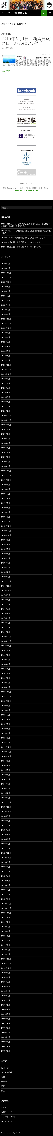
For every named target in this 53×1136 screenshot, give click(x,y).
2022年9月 (5, 333)
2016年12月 (6, 636)
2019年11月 (6, 475)
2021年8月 (5, 383)
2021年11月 (6, 369)
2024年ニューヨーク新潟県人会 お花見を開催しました (23, 237)
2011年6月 (5, 931)
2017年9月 (5, 595)
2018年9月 (5, 540)
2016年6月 (5, 664)
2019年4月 (5, 507)
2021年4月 (5, 402)
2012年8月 (5, 867)
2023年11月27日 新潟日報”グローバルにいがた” (21, 247)
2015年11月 (6, 696)
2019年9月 (5, 484)
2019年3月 (5, 512)
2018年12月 (6, 526)
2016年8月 (5, 655)
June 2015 (5, 71)
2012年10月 (6, 857)
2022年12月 (6, 319)
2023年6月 (5, 296)
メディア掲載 (6, 34)
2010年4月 (5, 991)
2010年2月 (5, 1000)
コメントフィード (8, 1117)
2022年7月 (5, 342)
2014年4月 (5, 784)
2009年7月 (5, 1014)
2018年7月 (5, 549)
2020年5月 (5, 448)
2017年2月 (5, 627)
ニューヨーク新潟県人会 (14, 13)
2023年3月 (5, 309)
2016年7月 (5, 659)
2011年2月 (5, 949)
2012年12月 (6, 853)
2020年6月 (5, 443)
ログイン (4, 1107)
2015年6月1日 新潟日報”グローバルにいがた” (26, 41)
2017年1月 (5, 632)
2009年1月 (5, 1037)
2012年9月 (5, 862)
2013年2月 (5, 844)
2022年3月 (5, 360)
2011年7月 (5, 926)
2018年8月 (5, 544)
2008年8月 (5, 1042)
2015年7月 (5, 715)
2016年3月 (5, 678)
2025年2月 (5, 263)
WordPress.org (7, 1121)
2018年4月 (5, 563)
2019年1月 (5, 521)
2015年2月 (5, 738)
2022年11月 (6, 323)
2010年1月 (5, 1005)
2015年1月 (5, 742)
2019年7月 (5, 494)
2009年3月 (5, 1028)
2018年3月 (5, 567)
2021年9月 (5, 379)
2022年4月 (5, 356)
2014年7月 (5, 770)
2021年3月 (5, 406)
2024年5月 (5, 268)
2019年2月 (5, 517)
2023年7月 (5, 291)
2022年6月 (5, 346)
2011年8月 (5, 922)
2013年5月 (5, 834)
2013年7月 (5, 825)
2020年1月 (5, 466)
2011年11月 (6, 908)
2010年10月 (6, 968)
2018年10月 (6, 535)
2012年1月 (5, 899)
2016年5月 (5, 669)
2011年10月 (6, 913)
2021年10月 (6, 374)
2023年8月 (5, 286)
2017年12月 (6, 581)
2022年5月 (5, 351)
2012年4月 (5, 885)
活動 (3, 1086)
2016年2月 (5, 682)
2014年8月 (5, 765)
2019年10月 (6, 480)
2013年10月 (6, 811)
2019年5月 (5, 503)
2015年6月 (5, 719)
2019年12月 (6, 471)
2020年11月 (6, 420)
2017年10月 (6, 590)
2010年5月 (5, 986)
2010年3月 (5, 996)
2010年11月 (6, 963)
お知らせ (4, 1068)
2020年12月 (6, 415)
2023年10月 (6, 282)
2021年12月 (6, 365)
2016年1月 (5, 687)
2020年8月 (5, 434)
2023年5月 (5, 300)
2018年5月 (5, 558)
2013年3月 (5, 839)
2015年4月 (5, 728)
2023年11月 (6, 277)
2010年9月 (5, 973)
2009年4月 (5, 1023)
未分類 (4, 1081)
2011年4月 (5, 940)
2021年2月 (5, 411)
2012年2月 (5, 894)
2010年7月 (5, 982)
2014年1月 (5, 798)
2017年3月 (5, 623)
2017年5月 (5, 613)
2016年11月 (6, 641)
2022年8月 (5, 337)
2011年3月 (5, 945)
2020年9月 (5, 429)
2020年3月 (5, 457)
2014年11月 (6, 752)
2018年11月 (6, 531)
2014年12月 (6, 747)
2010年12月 (6, 959)
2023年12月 (6, 273)
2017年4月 (5, 618)
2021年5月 (5, 397)
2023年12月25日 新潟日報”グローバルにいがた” (21, 242)
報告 (3, 1077)
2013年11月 (6, 807)
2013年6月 (5, 830)
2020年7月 (5, 438)
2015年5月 (5, 724)
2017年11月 (6, 586)
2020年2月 (5, 461)
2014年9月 (5, 761)
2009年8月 (5, 1009)
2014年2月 (5, 793)
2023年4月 (5, 305)
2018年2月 (5, 572)
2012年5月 (5, 880)
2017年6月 (5, 609)
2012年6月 (5, 876)
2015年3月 (5, 733)
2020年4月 (5, 452)
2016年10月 (6, 646)
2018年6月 (5, 554)
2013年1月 (5, 848)
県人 (3, 1091)
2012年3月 (5, 890)
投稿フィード (6, 1112)
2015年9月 (5, 705)
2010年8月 (5, 977)
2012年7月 (5, 871)
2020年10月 (6, 425)
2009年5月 (5, 1019)
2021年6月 (5, 392)
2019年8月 (5, 489)
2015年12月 (6, 692)
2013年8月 (5, 821)
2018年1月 (5, 577)
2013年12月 (6, 802)
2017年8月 (5, 600)
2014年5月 (5, 779)
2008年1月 (5, 1051)
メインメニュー (50, 13)
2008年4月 (5, 1046)
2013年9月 (5, 816)
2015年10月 (6, 701)
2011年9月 (5, 917)
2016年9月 (5, 650)
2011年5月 (5, 936)
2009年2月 (5, 1032)
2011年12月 (6, 903)
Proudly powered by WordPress (12, 1133)
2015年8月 (5, 710)
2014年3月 (5, 788)
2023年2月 (5, 314)
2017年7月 (5, 604)
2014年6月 (5, 775)
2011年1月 (5, 954)
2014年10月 (6, 756)
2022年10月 (6, 328)
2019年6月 (5, 498)
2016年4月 (5, 673)
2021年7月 (5, 388)
